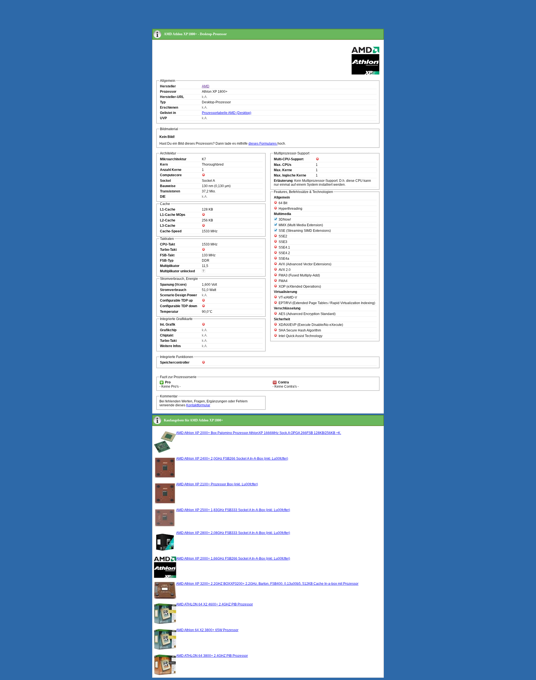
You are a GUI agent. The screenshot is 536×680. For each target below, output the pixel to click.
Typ (163, 102)
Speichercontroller (175, 362)
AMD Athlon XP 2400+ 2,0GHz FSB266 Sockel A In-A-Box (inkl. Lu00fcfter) (232, 459)
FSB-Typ (166, 261)
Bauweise (168, 186)
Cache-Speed (170, 231)
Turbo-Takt (168, 250)
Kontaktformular (198, 405)
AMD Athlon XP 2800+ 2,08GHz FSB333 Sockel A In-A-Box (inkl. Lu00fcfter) (233, 533)
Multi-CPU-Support (288, 159)
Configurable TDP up (176, 300)
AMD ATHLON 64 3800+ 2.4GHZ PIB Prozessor (212, 656)
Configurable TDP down (178, 306)
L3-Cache (167, 226)
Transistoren (170, 191)
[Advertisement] (253, 14)
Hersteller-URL (172, 97)
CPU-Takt (167, 244)
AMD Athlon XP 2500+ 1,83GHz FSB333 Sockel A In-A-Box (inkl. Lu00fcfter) (233, 510)
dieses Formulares (262, 143)
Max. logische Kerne (290, 175)
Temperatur (169, 312)
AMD (205, 86)
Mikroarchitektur (173, 159)
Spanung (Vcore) (173, 285)
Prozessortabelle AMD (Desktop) (226, 113)
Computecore (171, 175)
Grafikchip (168, 330)
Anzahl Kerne (170, 170)
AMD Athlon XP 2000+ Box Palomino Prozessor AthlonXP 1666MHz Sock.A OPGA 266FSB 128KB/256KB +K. (258, 433)
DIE (163, 197)
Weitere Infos (170, 346)
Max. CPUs (282, 165)
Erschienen (169, 107)
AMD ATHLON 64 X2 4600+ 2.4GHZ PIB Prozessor (214, 604)
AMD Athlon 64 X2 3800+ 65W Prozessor (207, 630)
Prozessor (168, 92)
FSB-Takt (167, 255)
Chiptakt (166, 335)
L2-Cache (167, 220)
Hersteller (168, 86)
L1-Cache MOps (172, 215)
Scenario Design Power (178, 295)
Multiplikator (170, 266)
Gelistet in (168, 113)
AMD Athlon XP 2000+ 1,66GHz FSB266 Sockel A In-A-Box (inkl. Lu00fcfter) (233, 558)
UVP (163, 118)
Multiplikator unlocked (177, 271)
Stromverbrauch (173, 290)
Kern (164, 164)
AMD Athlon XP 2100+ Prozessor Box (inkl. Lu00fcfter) (217, 484)
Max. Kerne (283, 170)
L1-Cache (167, 209)
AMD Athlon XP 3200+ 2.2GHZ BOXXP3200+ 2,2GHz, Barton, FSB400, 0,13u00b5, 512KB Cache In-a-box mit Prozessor (267, 584)
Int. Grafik (167, 324)
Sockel (165, 181)
